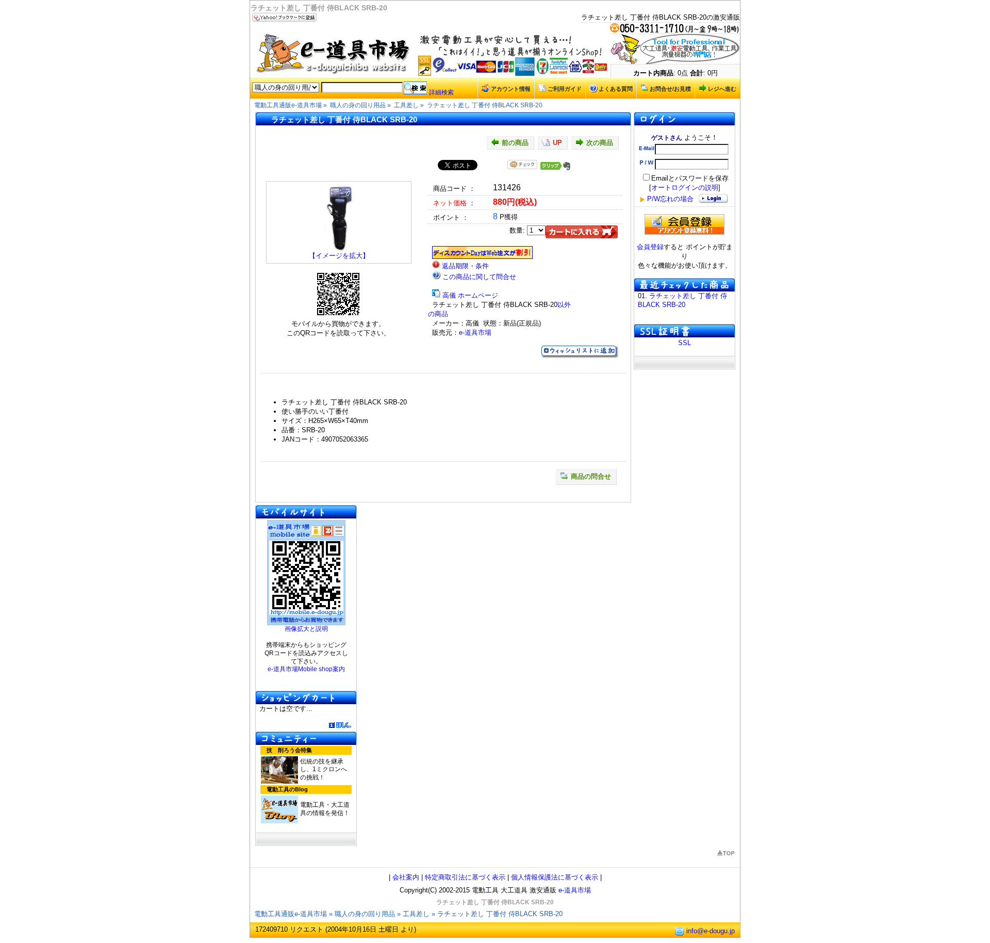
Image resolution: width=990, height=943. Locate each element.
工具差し (416, 914)
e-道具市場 (475, 332)
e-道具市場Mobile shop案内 (306, 669)
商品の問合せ (591, 476)
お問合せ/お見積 (670, 89)
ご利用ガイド (565, 89)
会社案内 (405, 877)
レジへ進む (722, 89)
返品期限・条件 (465, 266)
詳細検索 (441, 92)
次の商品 (599, 143)
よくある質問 (616, 89)
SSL (684, 343)
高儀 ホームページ (470, 295)
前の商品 (515, 143)
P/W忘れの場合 (670, 199)
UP (557, 143)
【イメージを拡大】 (339, 255)
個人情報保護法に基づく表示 (554, 877)
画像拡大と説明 (306, 628)
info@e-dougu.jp (710, 931)
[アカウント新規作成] (684, 224)
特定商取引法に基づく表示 (465, 877)
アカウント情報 (511, 89)
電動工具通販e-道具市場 (290, 914)
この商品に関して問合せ (479, 277)
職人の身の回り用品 (365, 914)
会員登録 (650, 247)
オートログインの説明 (684, 187)
